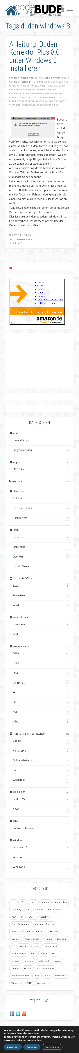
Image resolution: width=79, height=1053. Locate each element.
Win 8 (47, 975)
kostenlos (23, 946)
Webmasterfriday (45, 968)
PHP (15, 702)
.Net (13, 902)
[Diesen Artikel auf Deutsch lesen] (10, 268)
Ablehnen (32, 1046)
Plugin (43, 953)
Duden (59, 93)
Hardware (18, 491)
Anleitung (46, 86)
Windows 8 (15, 86)
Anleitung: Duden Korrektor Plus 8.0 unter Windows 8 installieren (34, 56)
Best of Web (20, 799)
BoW (13, 916)
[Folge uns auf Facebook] (12, 1014)
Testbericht (43, 960)
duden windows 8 (55, 101)
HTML (16, 663)
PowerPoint (19, 595)
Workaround (50, 105)
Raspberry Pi (20, 518)
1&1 (23, 902)
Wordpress (19, 779)
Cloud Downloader (20, 924)
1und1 (33, 902)
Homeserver (20, 750)
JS (12, 946)
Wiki (15, 821)
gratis (49, 938)
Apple (16, 462)
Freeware (40, 931)
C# (22, 916)
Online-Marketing (23, 760)
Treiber (57, 960)
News (16, 809)
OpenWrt (18, 556)
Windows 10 (20, 847)
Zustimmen (12, 1046)
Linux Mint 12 (50, 946)
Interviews (19, 624)
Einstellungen (19, 1036)
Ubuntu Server (21, 566)
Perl (15, 692)
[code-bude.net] (35, 8)
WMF (29, 983)
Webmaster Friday (20, 975)
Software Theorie (23, 828)
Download (16, 931)
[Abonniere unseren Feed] (24, 1014)
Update (28, 968)
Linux (16, 530)
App (28, 909)
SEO (54, 953)
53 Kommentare (23, 239)
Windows (18, 840)
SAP (15, 770)
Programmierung (22, 450)
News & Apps (21, 440)
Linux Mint (19, 547)
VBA (15, 721)
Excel (16, 585)
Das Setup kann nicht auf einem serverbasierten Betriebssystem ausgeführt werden (37, 90)
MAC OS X (18, 469)
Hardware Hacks (22, 508)
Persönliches (20, 617)
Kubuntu (18, 537)
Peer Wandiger (18, 953)
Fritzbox (54, 931)
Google (17, 741)
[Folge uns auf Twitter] (18, 1014)
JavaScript (19, 682)
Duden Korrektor (20, 97)
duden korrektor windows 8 (26, 101)
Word (26, 86)
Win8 (24, 105)
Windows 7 (19, 857)
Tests (16, 634)
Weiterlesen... (22, 235)
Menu (69, 8)
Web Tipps (19, 792)
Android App (61, 902)
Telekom (28, 960)
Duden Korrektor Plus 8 (47, 97)
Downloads (15, 481)
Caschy (44, 916)
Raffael (39, 78)
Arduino (17, 498)
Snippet (15, 960)
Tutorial (15, 105)
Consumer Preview (44, 924)
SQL (15, 712)
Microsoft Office (22, 578)
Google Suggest (33, 938)
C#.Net (17, 653)
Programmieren (21, 646)
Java (15, 673)
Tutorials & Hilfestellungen (50, 82)
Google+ (15, 938)
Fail (28, 931)
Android (17, 433)
